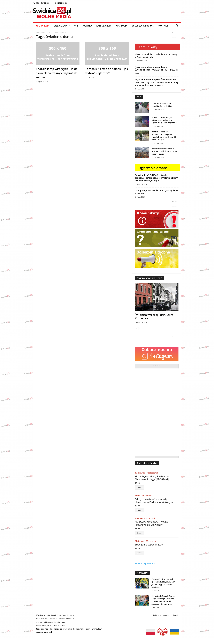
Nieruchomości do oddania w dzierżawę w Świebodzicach (156, 55)
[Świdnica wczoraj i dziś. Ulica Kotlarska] (156, 297)
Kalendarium (103, 25)
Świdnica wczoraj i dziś (149, 278)
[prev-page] (136, 328)
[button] (177, 26)
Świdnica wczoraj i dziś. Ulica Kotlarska (154, 316)
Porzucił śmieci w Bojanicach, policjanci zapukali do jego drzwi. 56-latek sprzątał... (164, 135)
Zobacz (139, 487)
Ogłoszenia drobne (142, 25)
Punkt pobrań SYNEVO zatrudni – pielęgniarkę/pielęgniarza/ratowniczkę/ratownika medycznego (156, 178)
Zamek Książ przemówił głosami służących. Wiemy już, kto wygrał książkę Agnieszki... (163, 583)
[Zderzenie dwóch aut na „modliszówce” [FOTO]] (142, 107)
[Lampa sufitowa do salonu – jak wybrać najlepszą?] (107, 53)
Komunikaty (42, 25)
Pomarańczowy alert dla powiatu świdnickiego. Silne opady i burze (164, 151)
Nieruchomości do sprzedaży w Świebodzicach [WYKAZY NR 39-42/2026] (156, 68)
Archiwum (121, 25)
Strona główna (41, 32)
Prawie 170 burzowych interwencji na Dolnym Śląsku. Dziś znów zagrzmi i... (165, 120)
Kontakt (163, 25)
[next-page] (139, 328)
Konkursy (142, 572)
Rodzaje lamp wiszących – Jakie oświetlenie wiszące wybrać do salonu (56, 73)
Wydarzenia (60, 25)
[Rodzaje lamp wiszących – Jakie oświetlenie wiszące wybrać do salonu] (57, 53)
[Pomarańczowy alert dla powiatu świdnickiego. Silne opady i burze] (142, 152)
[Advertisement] (157, 412)
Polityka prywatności (161, 615)
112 (76, 25)
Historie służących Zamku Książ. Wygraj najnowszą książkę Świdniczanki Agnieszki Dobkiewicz (163, 600)
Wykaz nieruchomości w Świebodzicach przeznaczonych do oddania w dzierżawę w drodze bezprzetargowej (156, 82)
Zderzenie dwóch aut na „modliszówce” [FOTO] (163, 104)
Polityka (87, 25)
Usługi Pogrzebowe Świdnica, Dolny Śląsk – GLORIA (156, 192)
